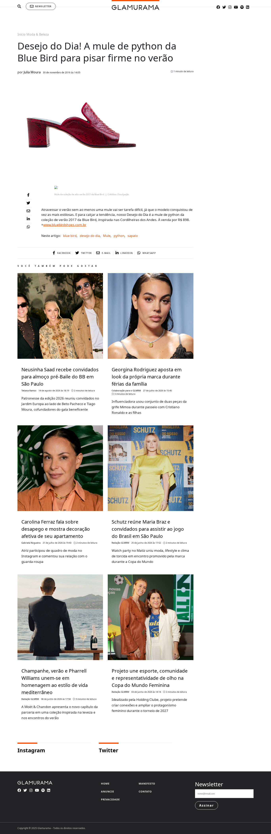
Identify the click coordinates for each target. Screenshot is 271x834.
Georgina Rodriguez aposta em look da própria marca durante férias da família (147, 376)
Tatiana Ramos (28, 390)
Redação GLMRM (120, 542)
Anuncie (107, 791)
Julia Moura (32, 72)
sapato (133, 236)
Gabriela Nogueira (30, 542)
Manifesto (147, 783)
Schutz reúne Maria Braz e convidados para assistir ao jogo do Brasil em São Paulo (148, 528)
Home (105, 783)
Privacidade (110, 799)
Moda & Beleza (37, 34)
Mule (107, 236)
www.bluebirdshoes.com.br (64, 224)
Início (21, 34)
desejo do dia (90, 236)
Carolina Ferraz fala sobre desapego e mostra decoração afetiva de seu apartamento (55, 528)
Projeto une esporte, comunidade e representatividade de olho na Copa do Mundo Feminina (150, 677)
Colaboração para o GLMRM (126, 390)
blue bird (70, 236)
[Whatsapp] (28, 227)
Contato (145, 791)
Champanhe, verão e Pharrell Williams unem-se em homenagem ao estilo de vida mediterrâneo (54, 681)
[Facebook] (28, 195)
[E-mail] (28, 211)
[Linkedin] (28, 219)
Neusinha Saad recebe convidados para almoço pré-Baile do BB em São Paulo (60, 376)
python (119, 236)
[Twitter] (28, 203)
